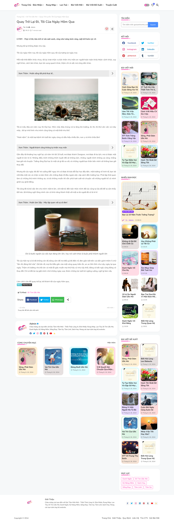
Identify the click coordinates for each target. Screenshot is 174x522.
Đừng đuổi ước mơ (79, 367)
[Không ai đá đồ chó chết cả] (130, 232)
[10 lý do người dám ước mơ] (130, 285)
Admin (32, 323)
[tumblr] (47, 333)
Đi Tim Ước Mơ (31, 17)
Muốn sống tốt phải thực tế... (42, 73)
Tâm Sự (148, 487)
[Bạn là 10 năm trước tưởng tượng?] (139, 196)
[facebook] (31, 333)
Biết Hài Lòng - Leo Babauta (147, 359)
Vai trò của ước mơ (52, 368)
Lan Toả (63, 5)
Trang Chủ (26, 5)
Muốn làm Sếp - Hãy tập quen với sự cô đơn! (48, 202)
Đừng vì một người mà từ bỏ (129, 408)
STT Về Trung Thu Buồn (130, 457)
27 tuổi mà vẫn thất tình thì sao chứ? (149, 88)
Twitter (46, 300)
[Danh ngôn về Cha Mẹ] (130, 258)
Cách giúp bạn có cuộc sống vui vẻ (130, 88)
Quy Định (127, 518)
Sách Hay (141, 483)
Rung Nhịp (51, 5)
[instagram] (37, 333)
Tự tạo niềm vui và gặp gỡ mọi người (129, 161)
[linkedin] (41, 333)
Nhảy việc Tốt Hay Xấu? (147, 432)
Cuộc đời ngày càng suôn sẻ (147, 408)
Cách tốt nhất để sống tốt (149, 161)
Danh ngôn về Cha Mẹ (128, 269)
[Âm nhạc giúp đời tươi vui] (149, 258)
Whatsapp (59, 300)
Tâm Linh (138, 487)
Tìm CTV (144, 518)
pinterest (132, 55)
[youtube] (51, 333)
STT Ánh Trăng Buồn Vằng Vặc (129, 137)
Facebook (33, 300)
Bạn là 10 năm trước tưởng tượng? (138, 215)
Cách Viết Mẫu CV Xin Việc (149, 112)
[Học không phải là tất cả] (149, 232)
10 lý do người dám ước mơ (129, 295)
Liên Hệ (135, 518)
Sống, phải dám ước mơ (26, 368)
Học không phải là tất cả (148, 242)
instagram (132, 49)
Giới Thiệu (116, 518)
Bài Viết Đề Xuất (94, 5)
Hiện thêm (111, 343)
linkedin (151, 49)
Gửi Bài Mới (154, 518)
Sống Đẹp (127, 487)
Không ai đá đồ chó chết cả (129, 242)
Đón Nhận (37, 5)
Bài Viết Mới (76, 5)
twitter (151, 43)
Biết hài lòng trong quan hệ (148, 322)
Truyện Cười (111, 5)
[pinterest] (44, 333)
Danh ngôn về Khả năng (128, 322)
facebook (132, 43)
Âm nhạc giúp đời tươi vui (147, 269)
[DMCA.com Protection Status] (24, 285)
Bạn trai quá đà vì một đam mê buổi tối (148, 295)
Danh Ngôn (127, 479)
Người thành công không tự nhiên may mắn (48, 147)
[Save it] (106, 29)
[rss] (54, 333)
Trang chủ (20, 17)
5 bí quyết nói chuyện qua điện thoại (104, 368)
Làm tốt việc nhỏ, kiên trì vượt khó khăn (129, 112)
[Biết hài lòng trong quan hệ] (149, 311)
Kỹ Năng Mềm (128, 483)
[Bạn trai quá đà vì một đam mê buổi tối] (149, 285)
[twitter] (34, 333)
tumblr (151, 55)
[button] (146, 5)
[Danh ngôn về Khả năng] (130, 311)
